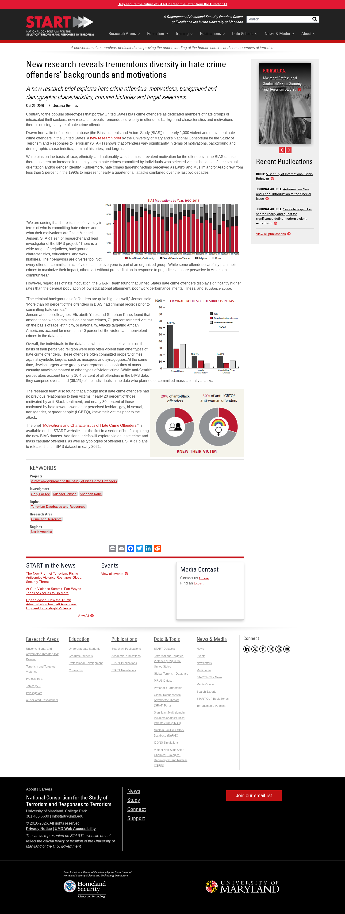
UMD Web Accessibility (75, 829)
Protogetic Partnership (168, 688)
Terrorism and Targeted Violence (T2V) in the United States (169, 661)
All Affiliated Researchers (42, 700)
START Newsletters (123, 670)
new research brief (105, 138)
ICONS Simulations (166, 742)
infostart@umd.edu (67, 816)
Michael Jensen (65, 494)
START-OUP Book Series (213, 698)
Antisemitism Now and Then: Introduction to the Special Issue (283, 193)
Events (201, 656)
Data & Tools (242, 33)
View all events (112, 574)
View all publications (271, 234)
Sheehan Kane (91, 494)
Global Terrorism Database (171, 673)
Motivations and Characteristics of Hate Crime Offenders (89, 425)
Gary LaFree (40, 494)
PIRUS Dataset (163, 680)
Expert (198, 583)
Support (136, 817)
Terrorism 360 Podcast (211, 705)
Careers (45, 789)
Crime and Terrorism (46, 519)
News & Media (277, 33)
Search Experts (206, 691)
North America (41, 532)
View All (83, 616)
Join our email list (254, 795)
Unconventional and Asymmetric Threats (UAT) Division (42, 654)
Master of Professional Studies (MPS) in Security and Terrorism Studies (282, 84)
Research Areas (122, 33)
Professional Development (86, 663)
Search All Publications (126, 648)
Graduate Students (81, 656)
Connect (136, 808)
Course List (76, 670)
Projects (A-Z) (34, 678)
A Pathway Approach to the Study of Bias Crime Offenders (74, 481)
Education (155, 33)
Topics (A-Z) (33, 686)
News (200, 648)
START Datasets (164, 648)
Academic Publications (126, 656)
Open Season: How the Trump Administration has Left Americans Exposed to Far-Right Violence (51, 604)
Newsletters (204, 663)
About (306, 33)
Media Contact (206, 684)
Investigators (34, 693)
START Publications (124, 663)
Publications (210, 33)
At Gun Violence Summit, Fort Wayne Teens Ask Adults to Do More (53, 591)
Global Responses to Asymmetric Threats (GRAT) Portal (167, 700)
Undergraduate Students (84, 648)
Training (182, 33)
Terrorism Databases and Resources (58, 506)
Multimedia (204, 670)
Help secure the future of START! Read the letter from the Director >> (172, 4)
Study (133, 799)
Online (204, 578)
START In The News (209, 677)
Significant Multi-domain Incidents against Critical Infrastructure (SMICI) (169, 718)
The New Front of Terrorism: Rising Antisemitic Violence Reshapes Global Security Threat (54, 578)
